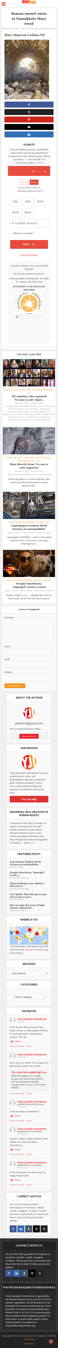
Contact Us (29, 1343)
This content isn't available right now (28, 1072)
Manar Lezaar (23, 412)
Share (29, 1046)
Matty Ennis (45, 417)
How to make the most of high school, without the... (27, 906)
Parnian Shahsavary (42, 420)
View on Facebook (17, 1046)
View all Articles (29, 736)
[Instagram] (36, 1228)
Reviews (39, 522)
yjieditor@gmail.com (47, 28)
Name (7, 646)
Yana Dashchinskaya (20, 888)
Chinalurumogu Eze (16, 417)
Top (29, 393)
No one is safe (11, 390)
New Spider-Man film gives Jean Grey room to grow (28, 895)
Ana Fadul (35, 412)
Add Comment (27, 28)
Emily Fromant (30, 406)
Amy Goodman (31, 409)
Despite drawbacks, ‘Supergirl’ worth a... (27, 873)
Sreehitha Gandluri (15, 406)
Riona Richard (18, 899)
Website (8, 672)
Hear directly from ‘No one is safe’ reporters (29, 465)
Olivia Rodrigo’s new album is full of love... (27, 884)
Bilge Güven (45, 412)
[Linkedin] (20, 1228)
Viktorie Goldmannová (45, 414)
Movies (37, 580)
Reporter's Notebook (43, 390)
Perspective (25, 390)
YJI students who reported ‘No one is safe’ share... (29, 397)
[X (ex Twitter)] (44, 1228)
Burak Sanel (28, 420)
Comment (9, 617)
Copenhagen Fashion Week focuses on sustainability (29, 527)
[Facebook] (13, 1228)
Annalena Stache (33, 417)
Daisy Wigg (12, 420)
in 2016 (39, 162)
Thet (20, 420)
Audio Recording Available (21, 522)
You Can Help (29, 799)
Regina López (8, 414)
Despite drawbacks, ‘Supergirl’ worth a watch (29, 585)
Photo (18, 1041)
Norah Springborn (16, 409)
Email (7, 659)
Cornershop (29, 1339)
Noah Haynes (45, 532)
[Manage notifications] (51, 1341)
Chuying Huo (44, 409)
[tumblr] (28, 1228)
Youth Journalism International (23, 474)
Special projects (26, 461)
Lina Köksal (12, 412)
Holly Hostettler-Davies (25, 414)
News (9, 457)
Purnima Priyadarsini (46, 406)
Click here (29, 949)
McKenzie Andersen (45, 590)
